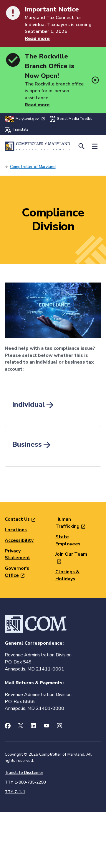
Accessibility (19, 540)
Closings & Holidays (67, 575)
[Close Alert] (95, 80)
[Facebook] (7, 725)
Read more (37, 38)
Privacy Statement (17, 554)
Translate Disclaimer (24, 772)
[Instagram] (59, 725)
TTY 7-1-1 (15, 792)
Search (81, 146)
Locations (16, 530)
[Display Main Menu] (94, 146)
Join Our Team (71, 554)
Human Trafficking (67, 523)
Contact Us (17, 519)
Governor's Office (17, 572)
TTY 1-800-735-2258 (25, 782)
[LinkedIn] (33, 725)
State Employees (67, 540)
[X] (20, 725)
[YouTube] (46, 725)
